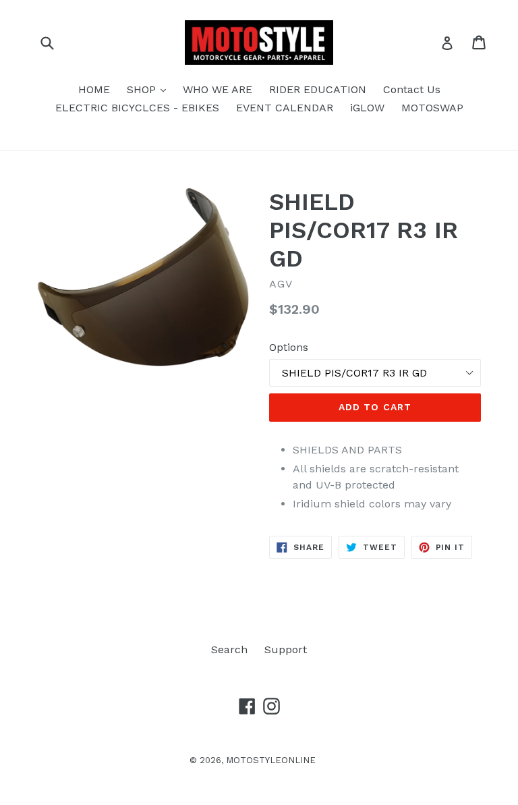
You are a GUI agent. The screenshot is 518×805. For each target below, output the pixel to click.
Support (285, 649)
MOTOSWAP (432, 107)
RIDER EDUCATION (317, 89)
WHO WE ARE (217, 89)
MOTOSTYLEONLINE (271, 760)
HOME (94, 89)
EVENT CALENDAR (284, 107)
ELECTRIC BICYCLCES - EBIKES (137, 107)
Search (229, 649)
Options (288, 347)
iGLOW (367, 107)
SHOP (150, 89)
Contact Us (411, 89)
